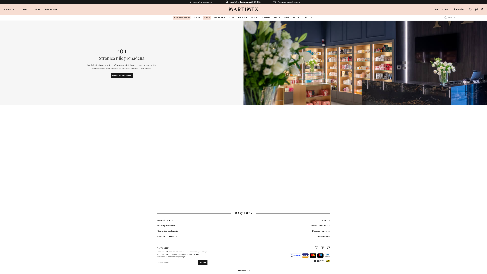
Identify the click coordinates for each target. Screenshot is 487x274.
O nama (36, 9)
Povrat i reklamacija (320, 225)
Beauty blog (51, 9)
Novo (197, 17)
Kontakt (23, 9)
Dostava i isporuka (321, 231)
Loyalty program (441, 9)
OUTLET (309, 17)
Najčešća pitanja (165, 220)
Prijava (202, 262)
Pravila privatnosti (166, 225)
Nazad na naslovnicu (121, 75)
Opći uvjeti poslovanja (167, 231)
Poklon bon (459, 9)
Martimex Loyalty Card (168, 236)
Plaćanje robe (323, 236)
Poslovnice (9, 9)
